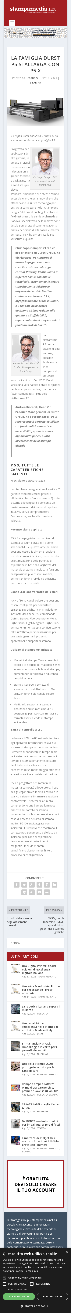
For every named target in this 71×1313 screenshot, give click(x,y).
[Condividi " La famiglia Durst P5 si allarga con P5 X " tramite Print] (47, 892)
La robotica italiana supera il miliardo (41, 1008)
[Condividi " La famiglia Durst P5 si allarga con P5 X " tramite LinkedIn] (54, 884)
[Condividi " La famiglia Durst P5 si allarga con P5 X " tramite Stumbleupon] (32, 892)
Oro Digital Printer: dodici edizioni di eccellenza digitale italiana (39, 969)
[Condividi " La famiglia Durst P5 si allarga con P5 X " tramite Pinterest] (47, 884)
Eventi (41, 976)
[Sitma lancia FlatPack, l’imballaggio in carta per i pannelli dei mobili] (15, 1046)
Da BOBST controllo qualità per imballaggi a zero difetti (41, 1122)
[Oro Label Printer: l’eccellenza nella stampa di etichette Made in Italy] (15, 1026)
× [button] (66, 1251)
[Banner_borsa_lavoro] (35, 1206)
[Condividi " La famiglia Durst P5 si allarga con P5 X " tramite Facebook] (16, 884)
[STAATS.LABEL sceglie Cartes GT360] (15, 1107)
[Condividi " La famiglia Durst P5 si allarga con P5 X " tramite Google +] (32, 884)
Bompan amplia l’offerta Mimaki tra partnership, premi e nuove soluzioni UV (40, 1087)
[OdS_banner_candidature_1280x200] (36, 37)
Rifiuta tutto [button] (52, 1296)
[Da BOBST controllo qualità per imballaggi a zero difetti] (15, 1123)
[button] (35, 1306)
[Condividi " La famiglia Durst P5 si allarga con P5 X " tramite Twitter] (24, 884)
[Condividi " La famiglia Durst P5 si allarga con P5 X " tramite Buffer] (24, 892)
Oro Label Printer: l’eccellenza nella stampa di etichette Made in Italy (40, 1026)
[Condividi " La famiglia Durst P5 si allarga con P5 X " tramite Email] (39, 892)
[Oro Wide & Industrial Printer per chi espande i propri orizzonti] (15, 989)
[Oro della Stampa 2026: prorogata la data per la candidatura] (15, 1066)
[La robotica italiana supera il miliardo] (15, 1009)
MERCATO (51, 976)
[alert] (35, 1280)
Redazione (32, 78)
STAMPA (35, 82)
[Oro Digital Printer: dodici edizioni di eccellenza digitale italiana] (15, 968)
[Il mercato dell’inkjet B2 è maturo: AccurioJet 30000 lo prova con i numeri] (15, 1140)
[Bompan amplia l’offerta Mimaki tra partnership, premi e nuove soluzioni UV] (15, 1086)
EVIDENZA (42, 1074)
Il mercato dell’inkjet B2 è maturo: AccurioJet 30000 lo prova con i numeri (40, 1141)
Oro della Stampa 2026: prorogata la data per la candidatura (38, 1067)
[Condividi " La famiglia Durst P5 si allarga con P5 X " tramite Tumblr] (39, 884)
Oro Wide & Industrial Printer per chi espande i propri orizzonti (41, 989)
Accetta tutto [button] (19, 1296)
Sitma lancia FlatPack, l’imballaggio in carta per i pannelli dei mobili (39, 1047)
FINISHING (42, 1054)
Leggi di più (31, 1271)
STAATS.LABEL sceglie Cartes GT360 (41, 1106)
